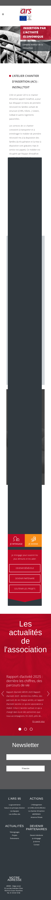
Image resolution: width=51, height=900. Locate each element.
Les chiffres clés (14, 814)
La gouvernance (14, 805)
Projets (14, 835)
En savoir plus (38, 721)
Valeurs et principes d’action (14, 808)
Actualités (14, 826)
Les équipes (14, 811)
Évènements (14, 838)
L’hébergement (36, 805)
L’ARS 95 (14, 798)
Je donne (36, 841)
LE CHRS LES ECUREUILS (36, 808)
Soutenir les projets (24, 588)
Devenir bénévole (36, 835)
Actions (36, 798)
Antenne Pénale (36, 817)
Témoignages (14, 832)
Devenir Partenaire (25, 578)
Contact (36, 845)
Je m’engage (36, 838)
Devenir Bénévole (25, 568)
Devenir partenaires (36, 827)
